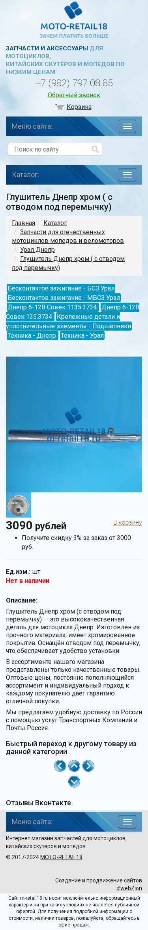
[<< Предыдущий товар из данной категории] (60, 765)
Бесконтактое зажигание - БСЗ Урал (60, 288)
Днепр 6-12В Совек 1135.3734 (52, 307)
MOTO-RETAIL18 (61, 857)
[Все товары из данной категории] (74, 765)
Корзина (79, 107)
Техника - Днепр (31, 335)
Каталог (55, 223)
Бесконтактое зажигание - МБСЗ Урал (63, 297)
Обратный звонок (74, 95)
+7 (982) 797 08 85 (74, 83)
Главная (23, 223)
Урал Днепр (37, 249)
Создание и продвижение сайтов (98, 880)
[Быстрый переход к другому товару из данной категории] (74, 781)
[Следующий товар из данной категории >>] (88, 765)
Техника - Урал (82, 335)
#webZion (129, 888)
